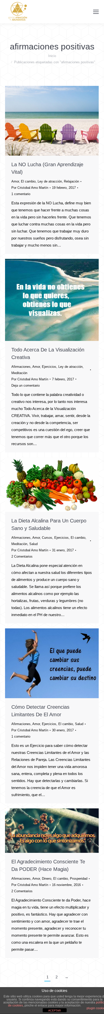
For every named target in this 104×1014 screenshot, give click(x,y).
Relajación (71, 181)
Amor (15, 181)
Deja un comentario (25, 385)
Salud (33, 544)
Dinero (46, 878)
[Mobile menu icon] (96, 12)
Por (29, 188)
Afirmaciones (21, 367)
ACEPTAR (54, 1010)
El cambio (28, 181)
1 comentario (20, 194)
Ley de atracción (50, 181)
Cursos (47, 538)
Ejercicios (49, 367)
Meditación (19, 373)
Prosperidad (78, 878)
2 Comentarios (22, 556)
